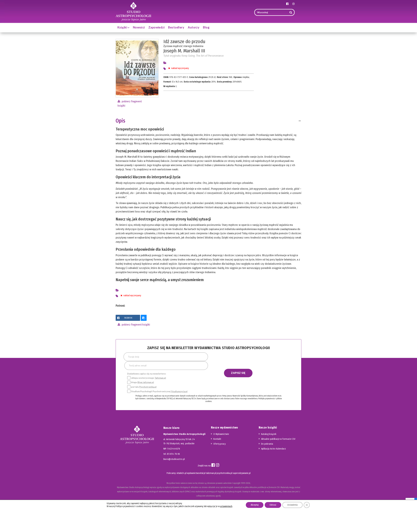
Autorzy (193, 27)
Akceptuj (255, 504)
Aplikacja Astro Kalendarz (273, 448)
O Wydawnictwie (221, 434)
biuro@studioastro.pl (174, 459)
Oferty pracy (219, 443)
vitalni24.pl (182, 473)
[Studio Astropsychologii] (133, 11)
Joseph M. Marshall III (184, 51)
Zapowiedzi (156, 27)
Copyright (236, 483)
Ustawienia (292, 504)
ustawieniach (226, 506)
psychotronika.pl (224, 473)
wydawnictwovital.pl (196, 473)
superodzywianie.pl (242, 473)
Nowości (139, 27)
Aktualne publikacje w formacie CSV (278, 439)
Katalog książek (268, 434)
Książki (122, 27)
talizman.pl (211, 473)
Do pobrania (267, 443)
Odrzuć (273, 504)
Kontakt (217, 439)
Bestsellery (176, 27)
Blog (206, 27)
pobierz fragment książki (135, 324)
